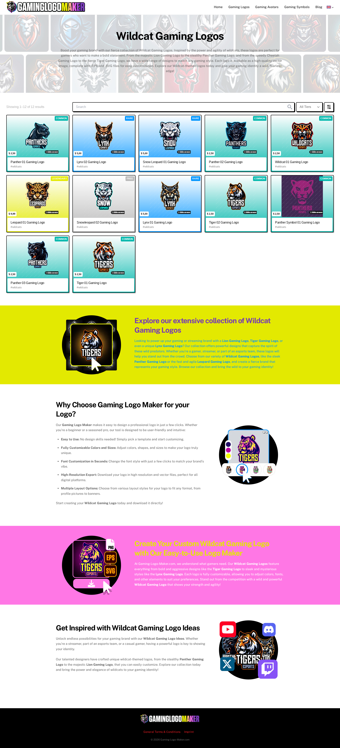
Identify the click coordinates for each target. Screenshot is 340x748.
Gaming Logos (238, 7)
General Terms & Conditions (161, 731)
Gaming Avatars (266, 7)
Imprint (189, 731)
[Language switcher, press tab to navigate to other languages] (330, 7)
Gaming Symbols (297, 7)
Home (218, 7)
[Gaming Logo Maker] (45, 11)
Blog (318, 7)
